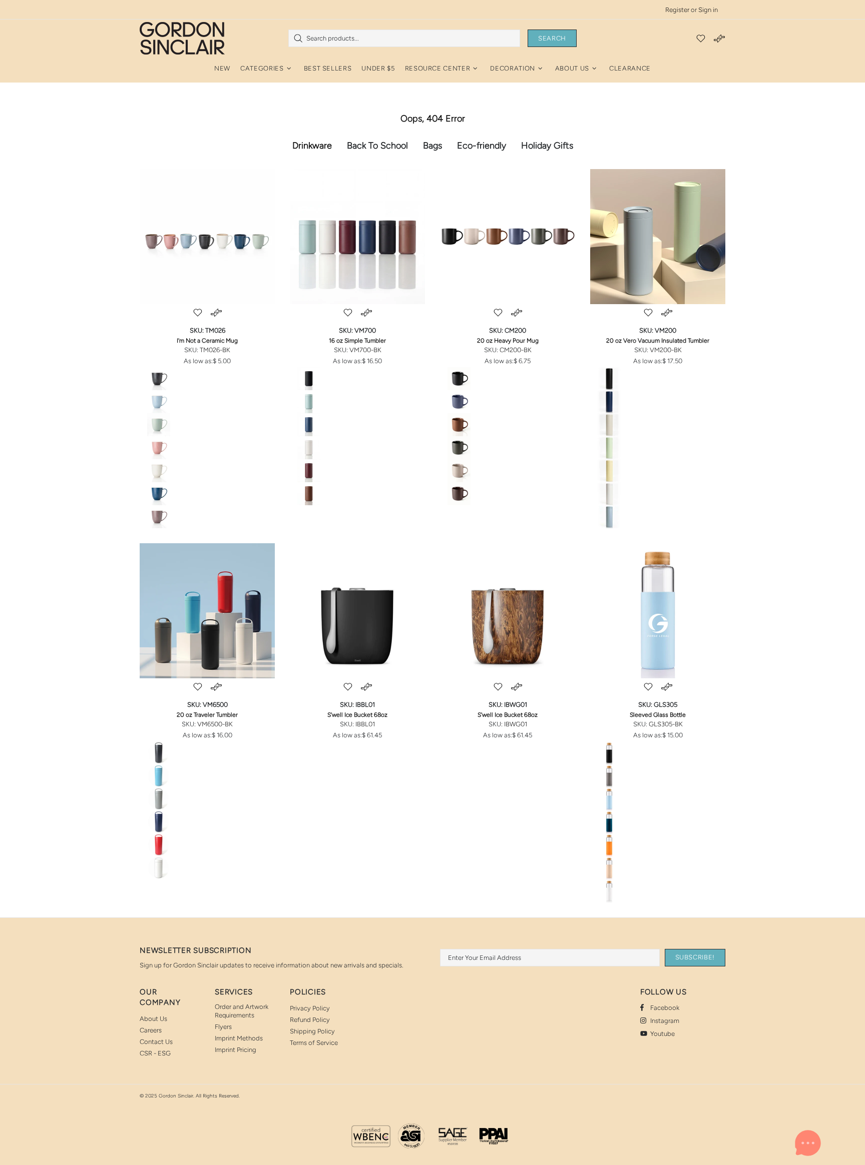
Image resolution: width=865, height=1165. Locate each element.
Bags (432, 145)
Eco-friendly (481, 145)
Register (677, 10)
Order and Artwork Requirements (241, 1011)
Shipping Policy (312, 1031)
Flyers (223, 1026)
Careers (151, 1030)
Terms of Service (314, 1042)
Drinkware (312, 145)
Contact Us (156, 1041)
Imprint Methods (239, 1038)
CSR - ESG (155, 1053)
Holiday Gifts (547, 145)
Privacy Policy (310, 1008)
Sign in (708, 10)
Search (552, 38)
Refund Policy (310, 1019)
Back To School (377, 145)
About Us (153, 1018)
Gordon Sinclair (182, 38)
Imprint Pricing (235, 1049)
